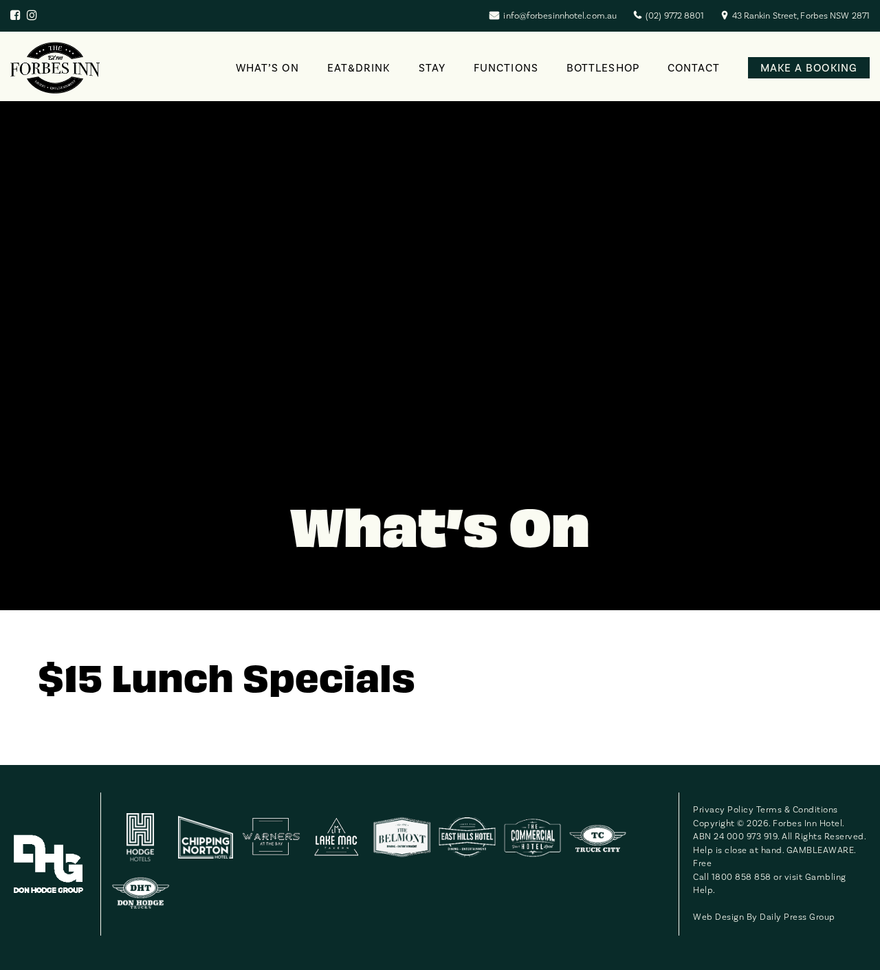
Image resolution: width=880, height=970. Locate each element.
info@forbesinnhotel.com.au (560, 15)
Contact (694, 68)
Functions (506, 68)
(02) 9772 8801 (675, 15)
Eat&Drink (358, 68)
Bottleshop (602, 68)
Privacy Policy (723, 809)
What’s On (267, 68)
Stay (432, 68)
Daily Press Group (797, 917)
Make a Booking (808, 68)
